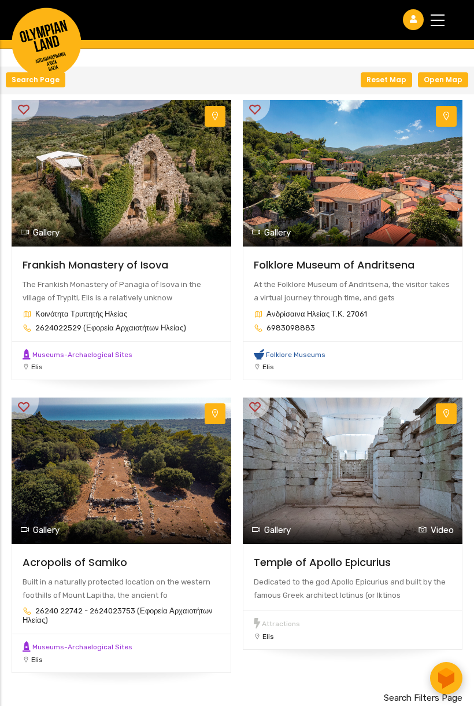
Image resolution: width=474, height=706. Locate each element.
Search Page (36, 79)
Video (442, 530)
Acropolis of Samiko (75, 562)
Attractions (281, 624)
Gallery (46, 232)
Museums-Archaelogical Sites (82, 355)
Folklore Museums (295, 355)
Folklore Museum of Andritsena (334, 265)
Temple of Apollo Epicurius (322, 562)
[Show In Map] (215, 116)
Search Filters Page (423, 698)
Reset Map (386, 79)
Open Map (443, 79)
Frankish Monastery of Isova (95, 265)
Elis (37, 367)
